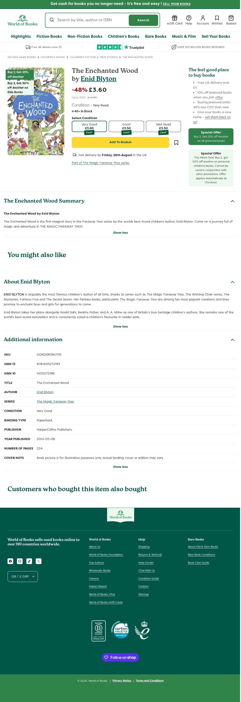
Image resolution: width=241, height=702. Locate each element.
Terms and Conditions (150, 680)
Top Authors (96, 562)
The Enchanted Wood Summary (44, 202)
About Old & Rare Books (203, 546)
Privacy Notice (121, 680)
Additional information (33, 340)
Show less (120, 232)
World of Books (98, 680)
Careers (94, 578)
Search (143, 20)
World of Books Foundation (106, 554)
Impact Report (98, 586)
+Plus (219, 97)
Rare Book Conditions (201, 554)
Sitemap (143, 594)
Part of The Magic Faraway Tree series (100, 163)
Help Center (146, 562)
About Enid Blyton (27, 282)
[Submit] (52, 20)
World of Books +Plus (102, 594)
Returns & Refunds (150, 554)
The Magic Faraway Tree (55, 401)
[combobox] (102, 20)
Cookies (143, 586)
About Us (94, 546)
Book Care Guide (198, 562)
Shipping (143, 546)
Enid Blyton (98, 79)
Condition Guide (148, 578)
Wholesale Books (100, 570)
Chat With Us (146, 570)
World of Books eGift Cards (106, 602)
